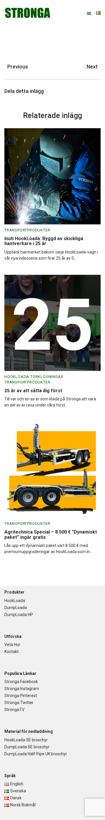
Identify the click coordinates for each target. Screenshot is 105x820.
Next (92, 67)
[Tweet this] (93, 92)
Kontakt (11, 651)
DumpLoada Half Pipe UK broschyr (35, 754)
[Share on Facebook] (96, 92)
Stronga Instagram (21, 688)
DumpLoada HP (18, 614)
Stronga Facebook (21, 681)
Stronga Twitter (19, 702)
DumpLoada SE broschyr (27, 747)
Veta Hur (12, 644)
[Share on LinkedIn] (99, 92)
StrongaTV (14, 709)
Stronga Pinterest (20, 695)
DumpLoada (15, 607)
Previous (17, 67)
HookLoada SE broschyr (26, 740)
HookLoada (14, 600)
